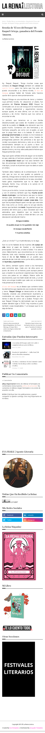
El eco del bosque (9, 287)
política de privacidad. (29, 386)
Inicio (4, 21)
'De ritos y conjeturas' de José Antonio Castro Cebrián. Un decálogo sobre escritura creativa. (27, 363)
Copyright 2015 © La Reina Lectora (23, 724)
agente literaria (8, 88)
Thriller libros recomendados (16, 21)
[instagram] (33, 520)
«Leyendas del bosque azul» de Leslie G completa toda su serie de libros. (25, 344)
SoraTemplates (14, 728)
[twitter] (12, 520)
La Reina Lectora (8, 39)
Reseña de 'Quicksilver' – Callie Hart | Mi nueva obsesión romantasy (25, 353)
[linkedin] (33, 515)
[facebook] (12, 515)
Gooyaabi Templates (36, 728)
